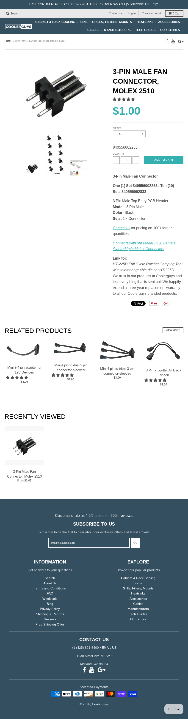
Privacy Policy (50, 609)
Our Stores (170, 30)
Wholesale (50, 598)
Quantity (118, 154)
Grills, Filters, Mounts (112, 22)
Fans (84, 22)
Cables (93, 30)
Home (8, 41)
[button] (124, 99)
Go (135, 542)
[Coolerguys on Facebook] (167, 41)
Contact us (115, 13)
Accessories (169, 22)
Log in (132, 13)
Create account (151, 13)
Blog (50, 604)
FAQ (50, 593)
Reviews (50, 619)
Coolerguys (100, 704)
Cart (176, 13)
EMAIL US (109, 647)
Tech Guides (145, 30)
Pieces (117, 128)
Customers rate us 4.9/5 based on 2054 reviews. (94, 516)
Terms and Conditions (50, 588)
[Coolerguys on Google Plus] (180, 41)
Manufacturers (117, 30)
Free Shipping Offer (50, 624)
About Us (50, 583)
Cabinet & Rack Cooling (55, 22)
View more (173, 330)
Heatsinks (145, 22)
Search (50, 578)
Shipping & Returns (50, 614)
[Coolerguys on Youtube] (173, 41)
